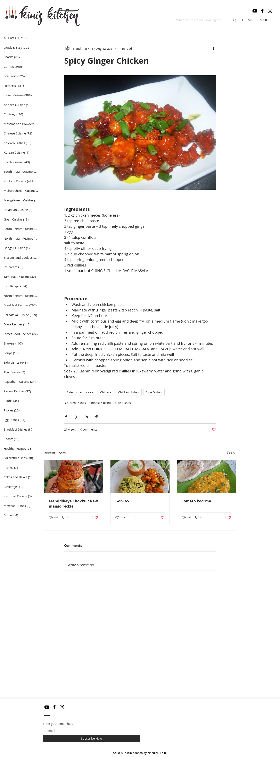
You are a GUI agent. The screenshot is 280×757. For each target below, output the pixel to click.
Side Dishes (154, 392)
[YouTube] (255, 11)
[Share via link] (96, 417)
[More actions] (213, 48)
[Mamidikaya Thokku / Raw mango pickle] (73, 476)
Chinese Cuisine (100, 403)
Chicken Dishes (75, 403)
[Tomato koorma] (206, 476)
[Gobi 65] (140, 476)
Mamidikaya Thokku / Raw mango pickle (73, 504)
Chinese (105, 392)
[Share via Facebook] (66, 417)
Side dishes (123, 403)
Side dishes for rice (80, 392)
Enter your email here (58, 723)
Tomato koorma (196, 501)
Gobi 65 (122, 501)
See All (231, 452)
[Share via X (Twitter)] (76, 417)
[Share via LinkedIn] (86, 417)
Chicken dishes (128, 392)
